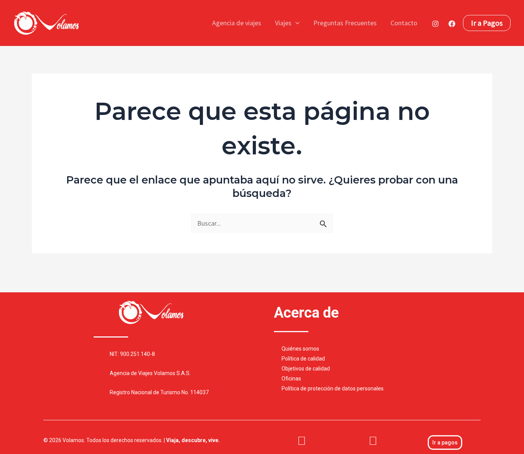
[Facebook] (451, 23)
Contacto (404, 22)
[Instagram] (435, 23)
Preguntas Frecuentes (345, 22)
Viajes (283, 22)
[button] (296, 23)
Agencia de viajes (236, 22)
